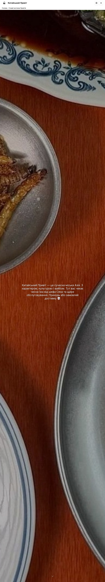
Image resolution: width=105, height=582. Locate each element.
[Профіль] (96, 3)
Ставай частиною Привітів (17, 8)
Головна (4, 8)
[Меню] (101, 3)
